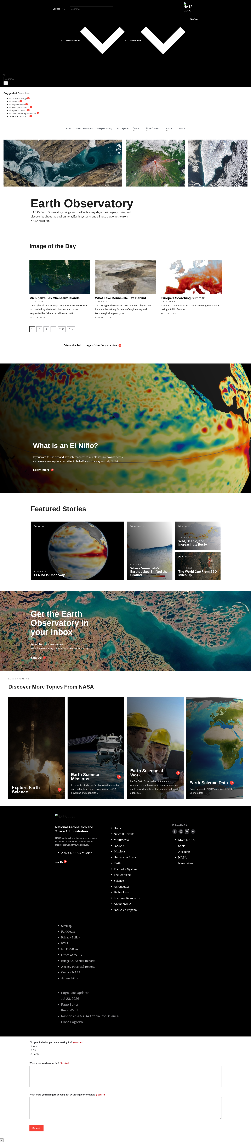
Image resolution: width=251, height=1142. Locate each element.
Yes (35, 1046)
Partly (36, 1054)
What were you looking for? (49, 1063)
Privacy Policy (81, 648)
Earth (68, 128)
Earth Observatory (84, 128)
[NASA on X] (187, 831)
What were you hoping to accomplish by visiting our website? (67, 1094)
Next (71, 329)
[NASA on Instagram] (180, 831)
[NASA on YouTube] (193, 831)
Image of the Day (105, 128)
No (34, 1050)
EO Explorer (123, 128)
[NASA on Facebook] (174, 831)
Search (182, 128)
